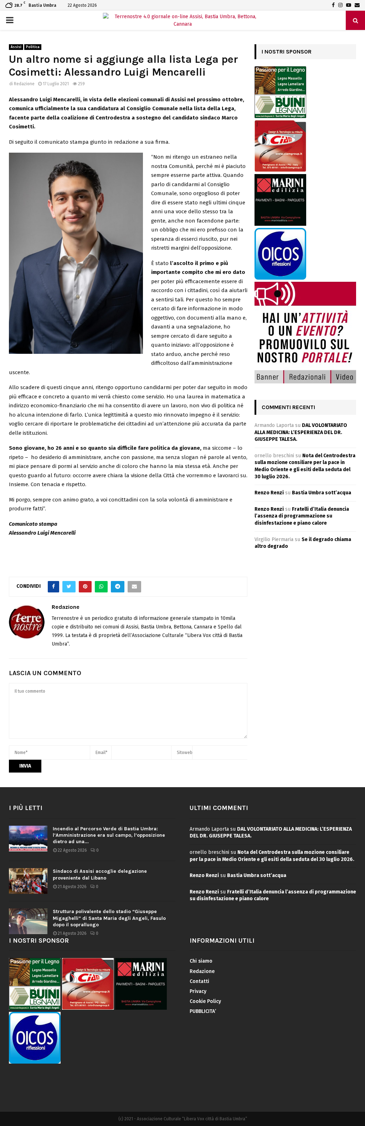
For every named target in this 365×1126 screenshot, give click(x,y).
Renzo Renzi (269, 493)
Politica (33, 47)
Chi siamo (201, 961)
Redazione (24, 83)
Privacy (198, 991)
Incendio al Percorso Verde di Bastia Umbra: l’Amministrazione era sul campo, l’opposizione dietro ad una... (109, 835)
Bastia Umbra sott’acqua (321, 493)
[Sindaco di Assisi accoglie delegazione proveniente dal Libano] (28, 881)
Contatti (199, 981)
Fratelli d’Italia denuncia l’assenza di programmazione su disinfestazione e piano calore (302, 516)
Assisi (16, 47)
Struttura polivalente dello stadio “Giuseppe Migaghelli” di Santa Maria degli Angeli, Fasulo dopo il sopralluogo (109, 917)
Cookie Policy (205, 1001)
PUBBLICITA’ (203, 1011)
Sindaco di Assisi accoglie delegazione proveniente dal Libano (100, 874)
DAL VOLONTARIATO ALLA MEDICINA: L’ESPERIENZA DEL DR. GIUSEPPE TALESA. (301, 432)
